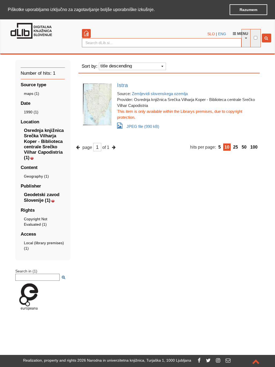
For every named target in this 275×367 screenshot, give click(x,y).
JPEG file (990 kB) (142, 126)
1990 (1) (31, 112)
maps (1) (31, 93)
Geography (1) (36, 176)
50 (244, 147)
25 (235, 147)
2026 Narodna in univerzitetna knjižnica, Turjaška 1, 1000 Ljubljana (134, 360)
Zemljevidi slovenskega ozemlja (160, 93)
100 (254, 147)
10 (227, 147)
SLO (211, 34)
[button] (156, 10)
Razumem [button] (248, 10)
